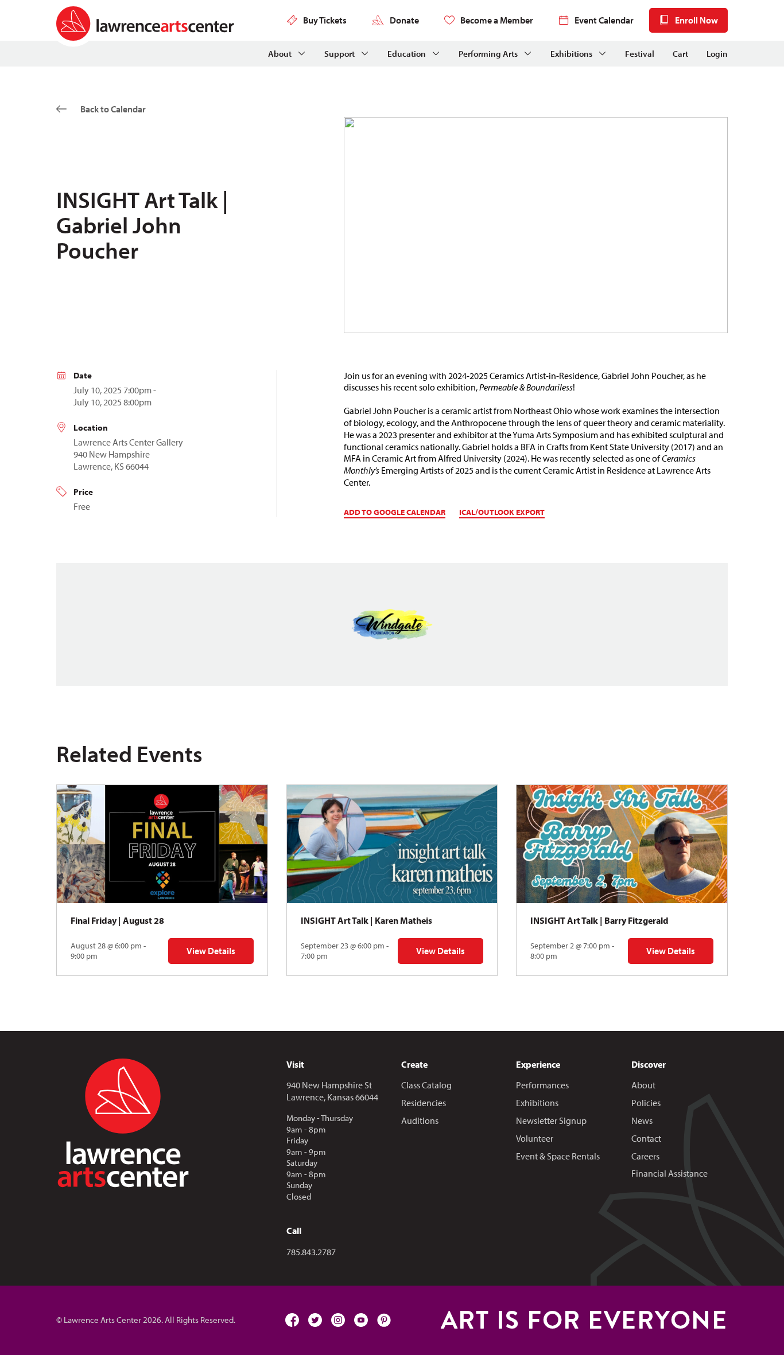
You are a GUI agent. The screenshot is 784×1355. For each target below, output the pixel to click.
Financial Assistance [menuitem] (669, 1173)
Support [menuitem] (339, 53)
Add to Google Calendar (394, 512)
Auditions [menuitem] (419, 1120)
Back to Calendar (113, 109)
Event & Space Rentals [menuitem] (558, 1156)
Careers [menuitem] (645, 1156)
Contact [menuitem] (646, 1138)
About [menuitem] (280, 53)
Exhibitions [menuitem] (571, 53)
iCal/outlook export (502, 512)
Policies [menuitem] (646, 1102)
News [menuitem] (642, 1120)
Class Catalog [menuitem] (426, 1085)
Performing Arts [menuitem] (488, 53)
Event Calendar (604, 20)
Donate (404, 20)
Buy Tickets (325, 20)
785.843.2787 (311, 1252)
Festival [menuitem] (639, 53)
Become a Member (496, 20)
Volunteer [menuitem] (534, 1138)
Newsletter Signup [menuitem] (551, 1120)
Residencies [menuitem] (423, 1102)
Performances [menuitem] (542, 1085)
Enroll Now (696, 20)
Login (717, 53)
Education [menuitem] (406, 53)
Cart (680, 53)
